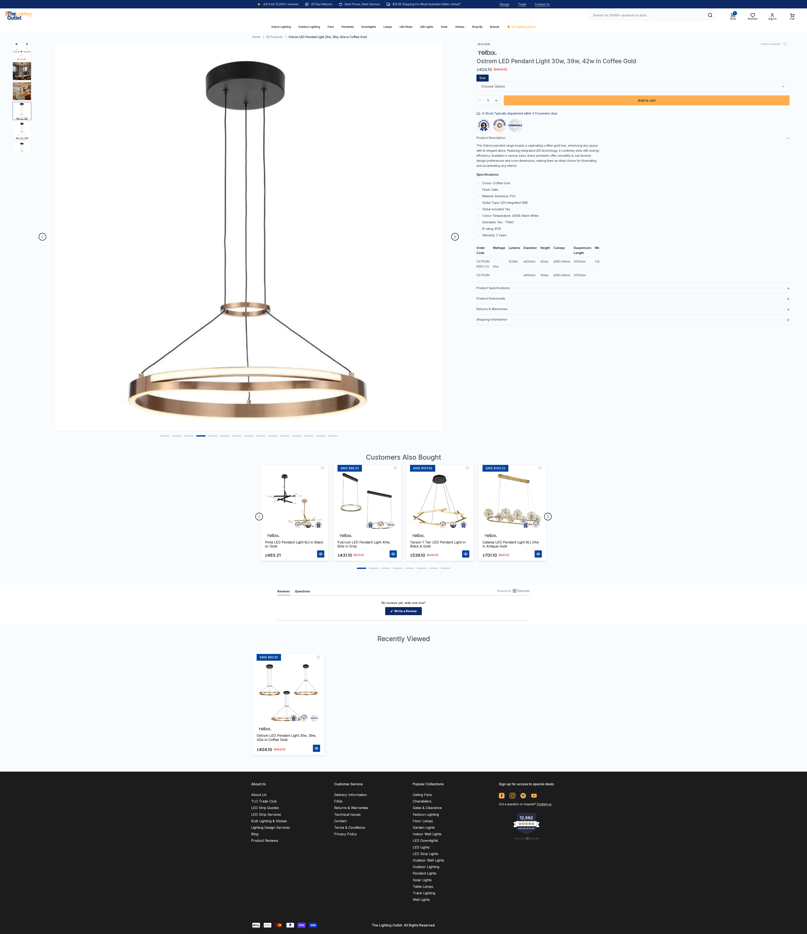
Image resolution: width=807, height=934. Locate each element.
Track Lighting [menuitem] (424, 893)
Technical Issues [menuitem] (347, 814)
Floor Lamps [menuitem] (423, 821)
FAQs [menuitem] (338, 801)
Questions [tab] (302, 592)
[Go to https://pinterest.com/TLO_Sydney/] (523, 796)
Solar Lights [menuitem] (422, 880)
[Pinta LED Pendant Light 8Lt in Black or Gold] (294, 501)
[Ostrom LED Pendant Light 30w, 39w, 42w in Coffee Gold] (288, 692)
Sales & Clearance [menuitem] (427, 808)
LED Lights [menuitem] (421, 847)
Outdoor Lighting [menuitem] (426, 867)
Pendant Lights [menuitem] (424, 873)
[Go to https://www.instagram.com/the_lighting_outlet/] (512, 796)
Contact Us (542, 4)
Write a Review (408, 612)
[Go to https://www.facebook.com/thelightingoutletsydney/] (502, 796)
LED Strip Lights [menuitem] (425, 854)
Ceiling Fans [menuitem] (422, 795)
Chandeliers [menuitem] (422, 801)
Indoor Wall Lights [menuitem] (427, 834)
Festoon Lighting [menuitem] (426, 814)
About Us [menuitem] (258, 795)
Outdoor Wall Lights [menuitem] (428, 860)
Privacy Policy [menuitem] (345, 834)
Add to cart (646, 100)
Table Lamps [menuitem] (423, 886)
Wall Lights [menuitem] (421, 899)
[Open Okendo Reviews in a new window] (513, 591)
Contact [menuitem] (340, 821)
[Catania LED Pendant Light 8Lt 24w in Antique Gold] (512, 501)
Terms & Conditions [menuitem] (349, 827)
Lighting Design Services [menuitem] (270, 827)
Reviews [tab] (283, 592)
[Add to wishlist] (322, 468)
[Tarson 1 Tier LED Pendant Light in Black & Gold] (439, 501)
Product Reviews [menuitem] (264, 840)
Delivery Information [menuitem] (350, 795)
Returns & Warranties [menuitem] (351, 808)
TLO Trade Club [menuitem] (264, 801)
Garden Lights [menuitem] (424, 827)
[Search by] (710, 15)
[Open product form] (320, 554)
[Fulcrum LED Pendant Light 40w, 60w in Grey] (367, 501)
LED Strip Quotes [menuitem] (265, 808)
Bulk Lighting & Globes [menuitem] (269, 821)
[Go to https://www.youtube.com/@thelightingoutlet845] (534, 796)
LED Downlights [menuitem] (425, 840)
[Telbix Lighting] (487, 52)
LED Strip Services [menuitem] (266, 814)
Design (504, 4)
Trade (522, 4)
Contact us (544, 804)
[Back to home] (18, 15)
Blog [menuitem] (254, 834)
